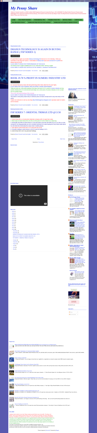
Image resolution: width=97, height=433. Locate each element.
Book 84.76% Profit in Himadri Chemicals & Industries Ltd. (27, 397)
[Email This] (42, 70)
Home (38, 138)
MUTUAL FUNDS (67, 19)
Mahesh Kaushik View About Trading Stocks (76, 221)
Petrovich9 (48, 430)
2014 (13, 222)
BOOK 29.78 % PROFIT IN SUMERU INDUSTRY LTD (38, 78)
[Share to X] (45, 70)
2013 (13, 223)
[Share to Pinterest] (47, 70)
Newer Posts (14, 138)
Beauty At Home (73, 270)
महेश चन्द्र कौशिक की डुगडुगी (75, 257)
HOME (13, 19)
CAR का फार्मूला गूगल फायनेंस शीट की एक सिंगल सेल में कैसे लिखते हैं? (79, 212)
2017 (13, 216)
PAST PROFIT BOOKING (25, 19)
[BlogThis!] (43, 70)
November (15, 232)
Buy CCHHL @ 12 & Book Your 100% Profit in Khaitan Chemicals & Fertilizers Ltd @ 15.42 (76, 125)
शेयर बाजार (72, 233)
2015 (13, 220)
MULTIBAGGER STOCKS (18, 22)
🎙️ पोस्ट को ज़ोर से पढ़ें (15, 55)
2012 (13, 225)
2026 (13, 211)
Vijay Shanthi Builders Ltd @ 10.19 (22, 384)
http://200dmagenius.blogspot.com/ (42, 100)
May (14, 249)
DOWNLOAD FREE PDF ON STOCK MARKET (39, 22)
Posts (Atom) (41, 142)
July (14, 245)
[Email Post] (40, 70)
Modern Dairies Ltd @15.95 (20, 357)
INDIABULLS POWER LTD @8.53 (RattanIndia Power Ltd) (27, 390)
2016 (13, 218)
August (14, 243)
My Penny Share (24, 8)
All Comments (73, 314)
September (15, 241)
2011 (13, 227)
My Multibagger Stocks (75, 197)
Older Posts (62, 138)
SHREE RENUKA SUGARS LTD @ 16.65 (23, 370)
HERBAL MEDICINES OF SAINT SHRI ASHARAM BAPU (76, 246)
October (15, 240)
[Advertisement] (48, 35)
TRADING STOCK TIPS (54, 19)
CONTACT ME (78, 19)
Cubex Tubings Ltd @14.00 (79, 169)
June (14, 247)
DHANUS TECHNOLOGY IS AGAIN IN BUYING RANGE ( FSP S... (26, 234)
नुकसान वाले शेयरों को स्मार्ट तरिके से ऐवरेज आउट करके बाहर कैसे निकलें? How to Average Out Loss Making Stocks (80, 134)
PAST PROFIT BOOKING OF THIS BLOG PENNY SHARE (27, 351)
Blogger (57, 430)
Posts (71, 312)
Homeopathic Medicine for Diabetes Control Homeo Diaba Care (80, 248)
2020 (13, 213)
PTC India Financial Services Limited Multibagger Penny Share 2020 (80, 153)
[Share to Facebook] (46, 70)
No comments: (35, 70)
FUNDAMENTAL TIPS (39, 19)
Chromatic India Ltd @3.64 (79, 186)
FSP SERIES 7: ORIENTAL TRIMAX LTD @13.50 (36, 112)
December (15, 230)
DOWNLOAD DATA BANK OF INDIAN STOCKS (65, 22)
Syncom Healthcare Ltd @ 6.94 (21, 403)
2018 (13, 214)
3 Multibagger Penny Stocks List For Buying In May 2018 (80, 107)
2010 (13, 229)
